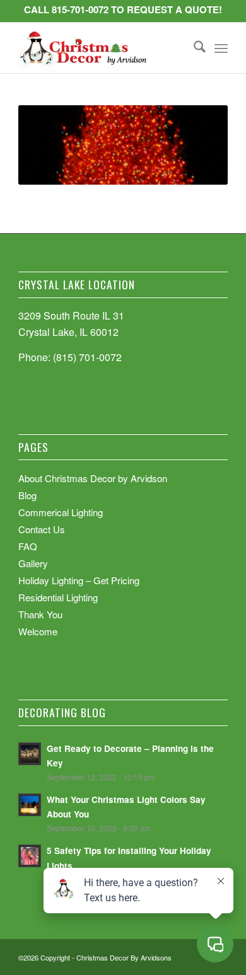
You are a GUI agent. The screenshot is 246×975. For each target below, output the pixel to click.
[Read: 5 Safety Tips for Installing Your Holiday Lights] (29, 856)
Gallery (33, 563)
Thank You (40, 614)
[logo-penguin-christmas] (101, 48)
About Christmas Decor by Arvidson (92, 478)
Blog (27, 495)
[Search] (193, 48)
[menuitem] (193, 48)
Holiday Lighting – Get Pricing (78, 580)
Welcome (37, 631)
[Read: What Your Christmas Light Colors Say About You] (29, 804)
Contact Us (41, 529)
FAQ (27, 546)
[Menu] (221, 48)
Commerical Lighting (60, 512)
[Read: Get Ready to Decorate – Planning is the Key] (29, 753)
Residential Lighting (58, 597)
